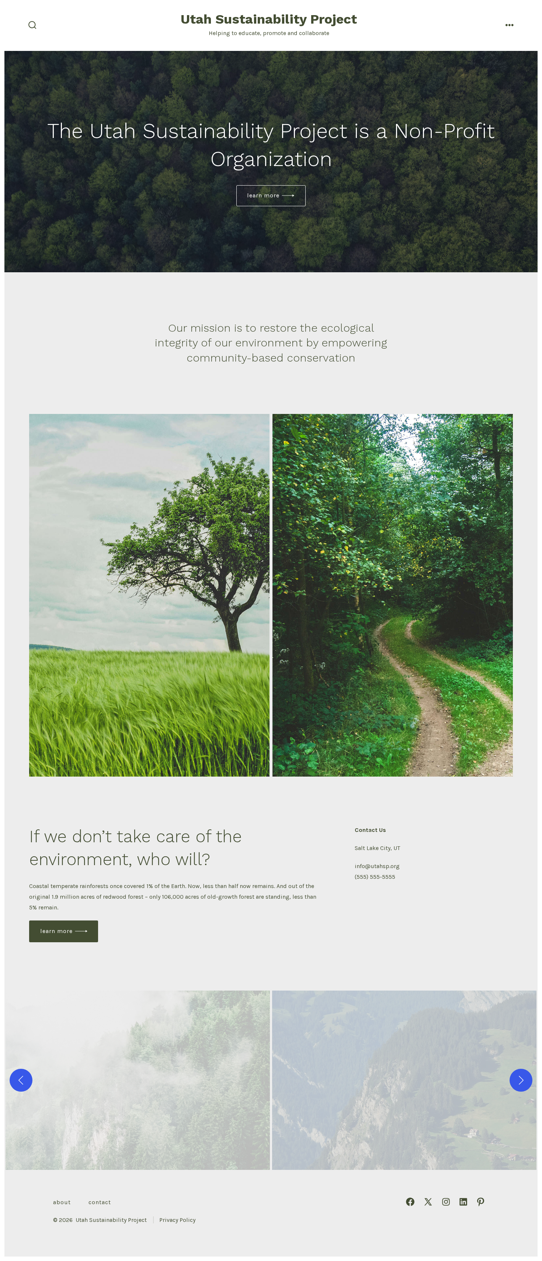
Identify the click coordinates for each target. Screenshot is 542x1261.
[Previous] (21, 1080)
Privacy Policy (177, 1219)
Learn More (263, 195)
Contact (99, 1202)
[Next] (521, 1080)
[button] (137, 1080)
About (62, 1202)
